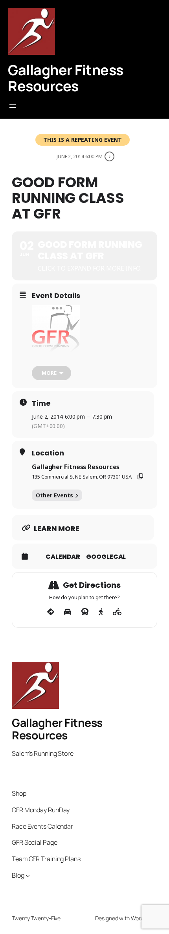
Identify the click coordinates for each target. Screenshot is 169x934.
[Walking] (101, 612)
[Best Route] (50, 612)
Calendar (63, 556)
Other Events (54, 495)
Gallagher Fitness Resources (65, 77)
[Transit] (85, 612)
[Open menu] (12, 106)
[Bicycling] (117, 612)
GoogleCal (106, 556)
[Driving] (67, 612)
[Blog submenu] (28, 876)
